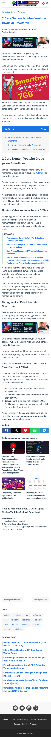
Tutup (43, 129)
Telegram (15, 620)
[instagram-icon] (29, 708)
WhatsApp (25, 624)
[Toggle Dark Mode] (43, 3)
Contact (33, 720)
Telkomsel (33, 286)
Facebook (17, 615)
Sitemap (17, 724)
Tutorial (14, 624)
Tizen (6, 624)
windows (18, 629)
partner (19, 529)
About (12, 720)
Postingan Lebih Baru (12, 600)
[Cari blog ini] (47, 3)
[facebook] (6, 430)
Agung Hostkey (28, 733)
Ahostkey (33, 724)
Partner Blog (22, 720)
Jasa (6, 620)
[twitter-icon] (35, 708)
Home (5, 720)
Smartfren (6, 53)
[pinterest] (25, 430)
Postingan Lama (40, 600)
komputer (7, 629)
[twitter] (16, 430)
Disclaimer (42, 720)
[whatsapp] (35, 430)
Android (7, 615)
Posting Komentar (9, 32)
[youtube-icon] (22, 708)
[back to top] (45, 731)
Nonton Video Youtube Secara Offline (28, 145)
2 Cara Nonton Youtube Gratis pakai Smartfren (24, 139)
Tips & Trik (38, 620)
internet (36, 624)
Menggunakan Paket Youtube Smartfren (29, 149)
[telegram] (44, 430)
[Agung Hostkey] (25, 3)
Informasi (37, 615)
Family (25, 724)
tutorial (39, 173)
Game (27, 615)
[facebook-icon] (15, 708)
